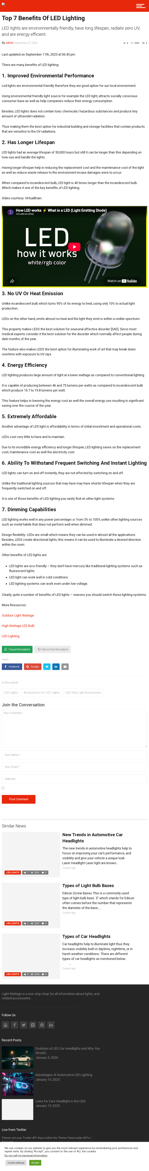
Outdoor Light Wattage (18, 615)
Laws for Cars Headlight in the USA (60, 1101)
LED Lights (11, 692)
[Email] (65, 666)
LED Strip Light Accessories (83, 692)
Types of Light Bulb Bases (88, 885)
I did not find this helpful (54, 649)
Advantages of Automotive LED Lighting (63, 1075)
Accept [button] (35, 1162)
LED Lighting (10, 636)
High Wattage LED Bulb (18, 626)
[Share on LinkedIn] (56, 666)
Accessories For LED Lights (41, 692)
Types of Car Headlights (86, 936)
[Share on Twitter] (47, 666)
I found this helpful (19, 649)
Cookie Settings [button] (16, 1162)
